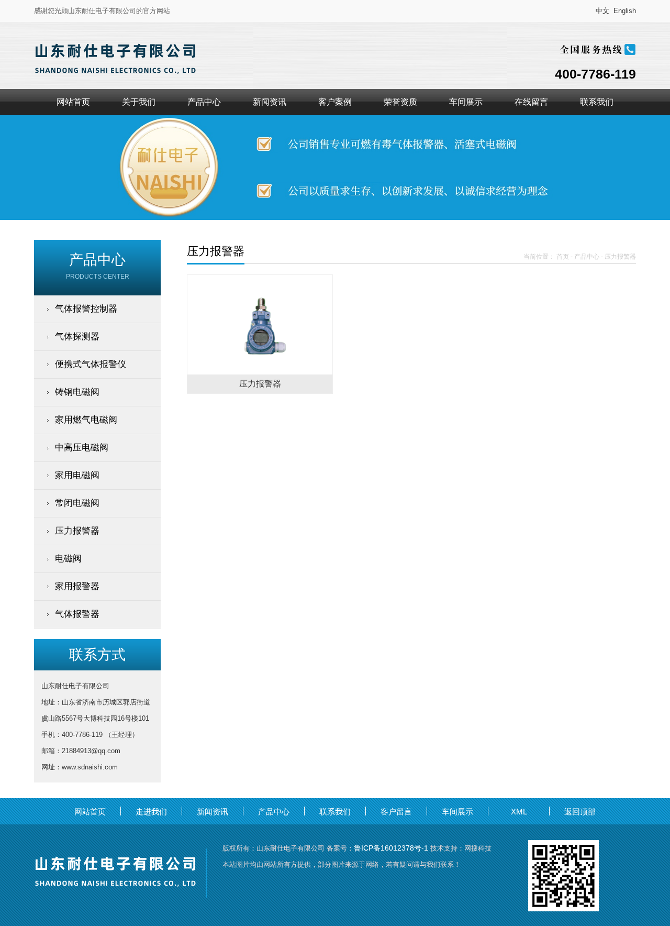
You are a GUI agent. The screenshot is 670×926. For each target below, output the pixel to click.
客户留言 (396, 811)
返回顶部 (580, 811)
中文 (602, 11)
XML (519, 811)
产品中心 (204, 101)
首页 (562, 256)
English (624, 11)
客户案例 (335, 101)
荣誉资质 (400, 101)
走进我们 (151, 811)
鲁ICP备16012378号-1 (391, 848)
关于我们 (138, 101)
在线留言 (531, 101)
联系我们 (596, 101)
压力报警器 (620, 256)
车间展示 (466, 101)
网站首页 (73, 101)
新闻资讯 (269, 101)
